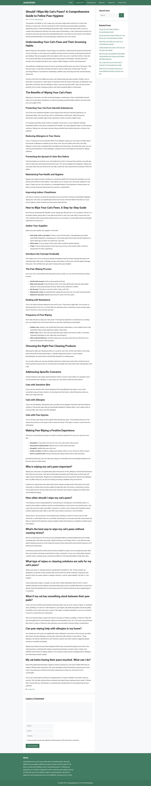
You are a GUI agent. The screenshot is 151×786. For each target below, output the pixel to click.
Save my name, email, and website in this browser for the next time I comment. (53, 740)
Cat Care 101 (79, 2)
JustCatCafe (29, 2)
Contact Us (111, 2)
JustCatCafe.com (73, 783)
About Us (102, 2)
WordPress (90, 783)
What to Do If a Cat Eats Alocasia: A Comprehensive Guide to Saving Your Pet (111, 71)
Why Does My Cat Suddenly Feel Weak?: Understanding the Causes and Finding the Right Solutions (112, 56)
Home (70, 2)
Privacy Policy (122, 2)
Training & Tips (91, 2)
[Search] (121, 15)
